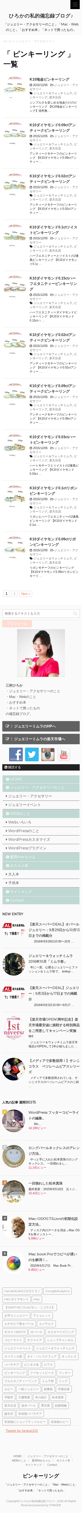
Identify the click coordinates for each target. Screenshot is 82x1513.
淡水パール (28, 1405)
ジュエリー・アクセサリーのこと (37, 787)
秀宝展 (45, 1405)
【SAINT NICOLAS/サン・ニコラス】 (29, 1307)
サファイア (34, 1340)
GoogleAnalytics (57, 1291)
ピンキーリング (14, 1373)
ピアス (48, 1364)
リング (63, 1381)
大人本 (13, 874)
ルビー (8, 1389)
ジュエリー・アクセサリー (30, 796)
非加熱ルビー (60, 1422)
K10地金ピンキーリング (49, 79)
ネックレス (69, 1356)
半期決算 (64, 1389)
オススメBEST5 (15, 1332)
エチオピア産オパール (19, 1323)
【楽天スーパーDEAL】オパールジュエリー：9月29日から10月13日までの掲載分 (54, 930)
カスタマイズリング (60, 1332)
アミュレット (42, 1315)
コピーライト (13, 1340)
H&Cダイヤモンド (16, 1299)
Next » (25, 594)
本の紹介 (41, 1397)
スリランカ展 (13, 1356)
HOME (16, 779)
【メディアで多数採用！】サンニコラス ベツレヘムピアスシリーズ (54, 1066)
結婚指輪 (61, 1405)
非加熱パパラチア (30, 1413)
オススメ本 (19, 865)
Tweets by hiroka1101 (22, 1431)
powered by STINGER (47, 1505)
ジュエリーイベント (24, 805)
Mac (37, 1299)
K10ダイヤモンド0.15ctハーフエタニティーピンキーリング (53, 283)
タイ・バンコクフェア (42, 1356)
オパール (36, 1332)
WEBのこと (20, 813)
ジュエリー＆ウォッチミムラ (53, 93)
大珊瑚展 (24, 1397)
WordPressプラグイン (27, 848)
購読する (14, 767)
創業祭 (48, 1389)
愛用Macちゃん (23, 857)
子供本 (13, 883)
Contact (17, 900)
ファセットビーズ (42, 1373)
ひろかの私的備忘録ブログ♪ (41, 16)
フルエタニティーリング (20, 1381)
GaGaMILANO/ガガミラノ (22, 1291)
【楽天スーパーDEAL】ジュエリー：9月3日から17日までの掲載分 (53, 993)
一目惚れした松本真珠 (45, 1183)
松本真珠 (58, 1397)
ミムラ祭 (48, 1381)
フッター (65, 1373)
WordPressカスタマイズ (29, 839)
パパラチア (11, 1364)
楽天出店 (55, 97)
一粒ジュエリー (28, 1389)
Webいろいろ (19, 822)
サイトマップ (21, 892)
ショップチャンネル (60, 1340)
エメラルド (46, 1323)
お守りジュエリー (16, 1315)
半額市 (8, 1397)
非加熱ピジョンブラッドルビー (25, 1422)
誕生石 (8, 1413)
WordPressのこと (23, 831)
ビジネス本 (31, 1364)
